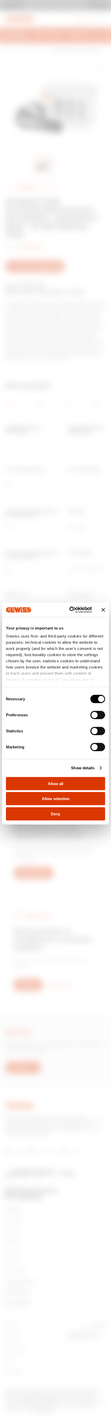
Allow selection (55, 798)
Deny (55, 813)
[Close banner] (103, 610)
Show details (82, 768)
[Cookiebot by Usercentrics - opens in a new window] (70, 610)
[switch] (97, 715)
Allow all (55, 783)
